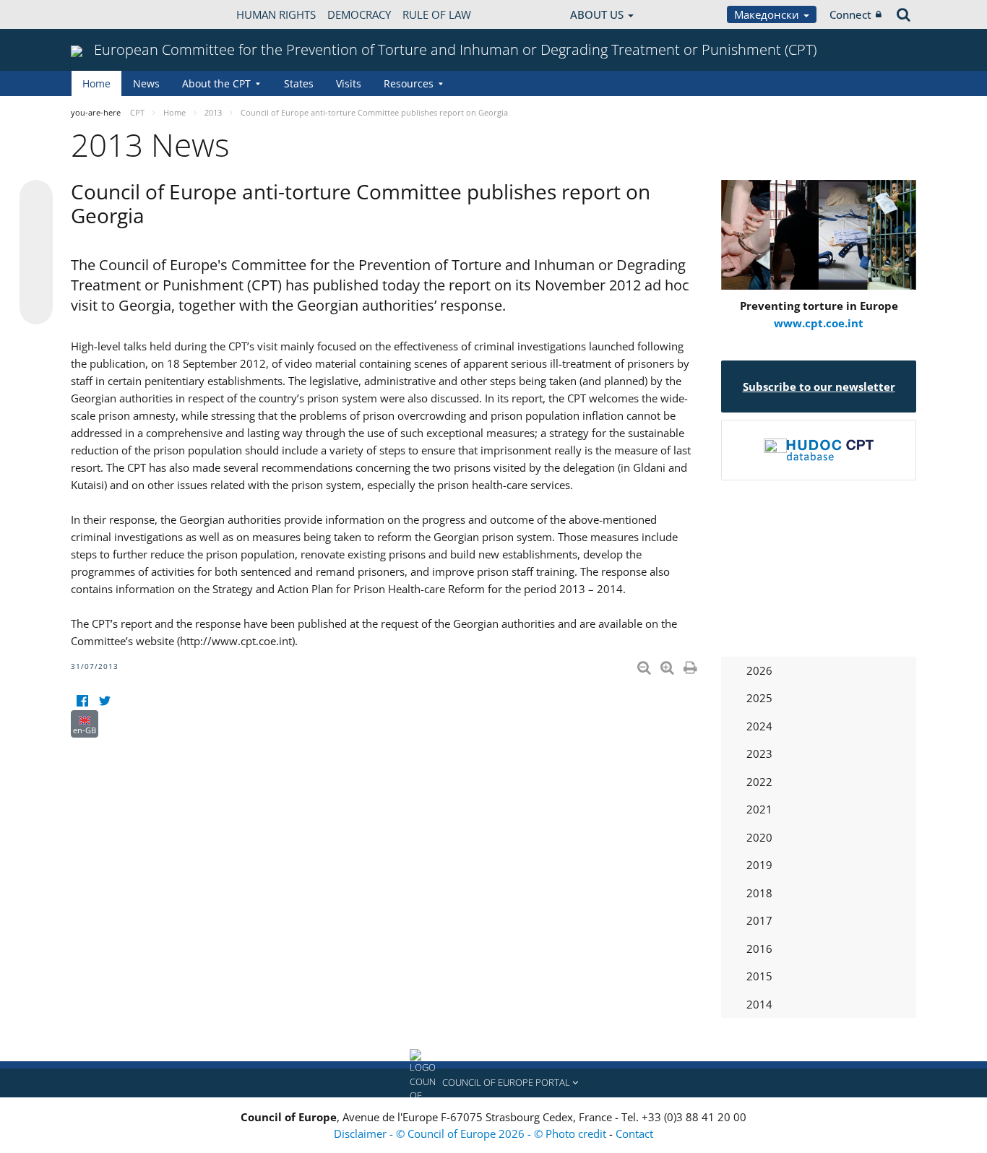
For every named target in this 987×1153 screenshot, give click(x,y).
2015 (759, 976)
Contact (634, 1133)
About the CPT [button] (216, 83)
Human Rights (276, 14)
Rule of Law (436, 14)
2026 (759, 670)
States (299, 83)
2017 (759, 920)
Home (96, 83)
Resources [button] (409, 83)
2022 (759, 781)
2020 (759, 837)
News (146, 83)
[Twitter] (104, 701)
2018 (759, 893)
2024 (759, 726)
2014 (759, 1004)
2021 (759, 809)
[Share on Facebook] (36, 253)
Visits (348, 83)
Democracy (359, 14)
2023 (759, 753)
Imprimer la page (691, 665)
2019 (759, 865)
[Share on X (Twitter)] (36, 225)
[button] (493, 1082)
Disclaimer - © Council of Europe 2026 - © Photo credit (471, 1133)
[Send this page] (36, 308)
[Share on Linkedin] (36, 280)
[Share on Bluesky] (36, 198)
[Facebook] (82, 701)
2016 (759, 948)
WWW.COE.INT (107, 14)
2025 (759, 698)
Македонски (768, 14)
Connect (850, 14)
